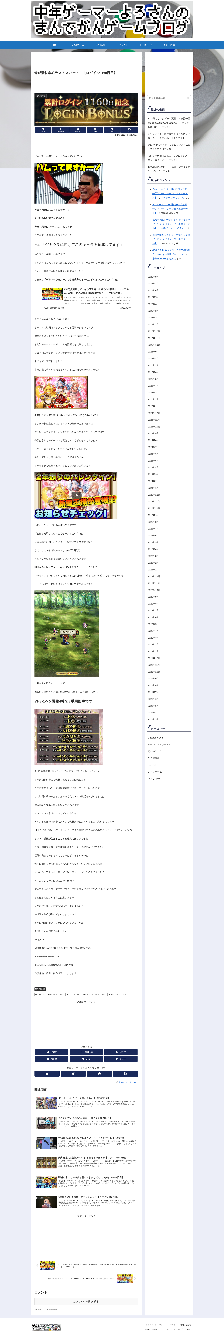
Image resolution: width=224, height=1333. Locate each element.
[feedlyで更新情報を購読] (99, 1074)
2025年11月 (154, 338)
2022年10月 (154, 590)
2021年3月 (153, 719)
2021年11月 (154, 665)
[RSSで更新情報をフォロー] (125, 1074)
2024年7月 (153, 447)
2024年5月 (153, 460)
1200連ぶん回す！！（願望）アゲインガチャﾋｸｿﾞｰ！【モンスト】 (169, 169)
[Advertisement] (86, 61)
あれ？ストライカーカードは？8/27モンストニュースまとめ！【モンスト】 (169, 135)
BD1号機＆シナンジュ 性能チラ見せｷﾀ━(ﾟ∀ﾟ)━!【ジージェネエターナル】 (171, 224)
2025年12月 (154, 331)
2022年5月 (153, 624)
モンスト (152, 765)
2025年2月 (153, 399)
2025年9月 (153, 351)
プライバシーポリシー (168, 1325)
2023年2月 (153, 563)
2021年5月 (153, 706)
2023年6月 (153, 535)
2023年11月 (154, 501)
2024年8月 (153, 440)
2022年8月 (153, 603)
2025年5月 (153, 379)
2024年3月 (153, 474)
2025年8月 (153, 358)
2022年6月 (153, 617)
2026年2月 (153, 317)
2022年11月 (154, 583)
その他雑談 (41, 989)
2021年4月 (153, 712)
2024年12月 (154, 413)
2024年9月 (153, 433)
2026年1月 (153, 324)
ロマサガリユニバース (57, 994)
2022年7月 (153, 610)
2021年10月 (154, 672)
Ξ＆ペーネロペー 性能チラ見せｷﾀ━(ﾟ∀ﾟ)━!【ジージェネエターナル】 (170, 193)
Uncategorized (155, 737)
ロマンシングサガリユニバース (96, 994)
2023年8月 (153, 522)
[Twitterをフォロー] (73, 1074)
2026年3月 (153, 311)
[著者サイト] (47, 1074)
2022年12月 (154, 576)
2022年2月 (153, 644)
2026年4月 (153, 304)
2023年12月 (154, 495)
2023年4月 (153, 549)
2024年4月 (153, 467)
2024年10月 (154, 426)
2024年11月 (154, 420)
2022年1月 (153, 651)
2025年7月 (153, 365)
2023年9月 (153, 515)
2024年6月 (153, 454)
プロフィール (151, 1325)
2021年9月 (153, 678)
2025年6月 (153, 372)
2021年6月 (153, 699)
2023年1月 (153, 569)
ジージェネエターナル (159, 744)
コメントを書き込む (86, 1301)
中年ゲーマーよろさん (118, 994)
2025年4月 (153, 385)
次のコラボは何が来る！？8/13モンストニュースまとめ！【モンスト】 (169, 158)
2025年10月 (154, 345)
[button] (188, 98)
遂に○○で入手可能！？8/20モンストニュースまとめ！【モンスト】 (169, 146)
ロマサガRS (41, 994)
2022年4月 (153, 631)
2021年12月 (154, 658)
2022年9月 (153, 597)
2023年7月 (153, 529)
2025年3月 (153, 392)
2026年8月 (153, 277)
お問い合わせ (185, 1325)
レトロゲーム (155, 771)
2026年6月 (153, 290)
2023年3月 (153, 556)
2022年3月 (153, 637)
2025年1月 (153, 406)
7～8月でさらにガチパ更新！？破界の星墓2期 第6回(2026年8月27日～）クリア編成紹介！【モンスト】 (169, 122)
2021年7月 (153, 692)
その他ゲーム (155, 751)
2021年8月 (153, 685)
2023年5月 (153, 542)
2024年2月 (153, 481)
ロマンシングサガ (74, 994)
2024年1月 (153, 488)
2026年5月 (153, 297)
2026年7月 (153, 283)
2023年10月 (154, 508)
